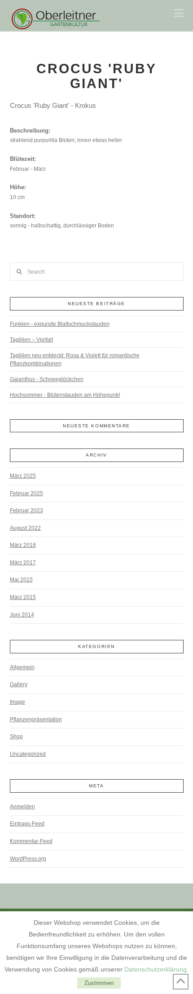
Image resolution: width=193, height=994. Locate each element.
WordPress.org (28, 859)
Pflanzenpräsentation (36, 719)
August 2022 (25, 528)
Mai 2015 (21, 580)
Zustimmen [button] (99, 983)
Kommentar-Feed (31, 841)
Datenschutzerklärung (155, 969)
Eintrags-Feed (27, 824)
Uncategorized (28, 754)
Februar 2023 (26, 510)
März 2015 (23, 597)
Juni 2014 (22, 615)
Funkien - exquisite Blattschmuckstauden (60, 324)
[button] (179, 13)
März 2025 (23, 476)
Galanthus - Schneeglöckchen (46, 379)
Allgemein (22, 667)
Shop (16, 736)
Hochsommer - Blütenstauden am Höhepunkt (65, 395)
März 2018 (23, 545)
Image (17, 702)
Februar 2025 (26, 493)
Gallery (18, 684)
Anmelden (22, 806)
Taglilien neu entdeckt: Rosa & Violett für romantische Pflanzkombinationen (75, 359)
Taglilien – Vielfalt (31, 340)
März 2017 (23, 562)
